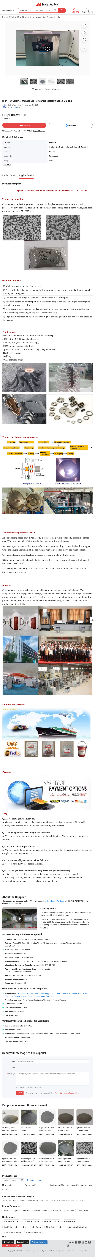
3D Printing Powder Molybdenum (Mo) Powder (28, 1161)
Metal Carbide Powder (54, 1227)
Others (4, 1189)
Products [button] (23, 10)
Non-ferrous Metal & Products (42, 17)
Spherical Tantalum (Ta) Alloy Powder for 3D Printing (9, 1161)
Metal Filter (72, 993)
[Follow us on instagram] (83, 1242)
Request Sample (39, 131)
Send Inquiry (24, 125)
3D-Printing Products (26, 993)
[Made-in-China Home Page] (47, 4)
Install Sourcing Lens (13, 1245)
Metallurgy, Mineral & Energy (19, 17)
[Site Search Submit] (62, 10)
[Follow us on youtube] (86, 1242)
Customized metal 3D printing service (61, 1185)
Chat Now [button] (72, 125)
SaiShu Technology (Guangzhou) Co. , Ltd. (23, 105)
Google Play (22, 1242)
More (4, 1237)
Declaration (71, 1251)
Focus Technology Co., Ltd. (31, 1251)
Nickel (58, 17)
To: (14, 1067)
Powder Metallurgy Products (45, 993)
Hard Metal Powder (11, 1227)
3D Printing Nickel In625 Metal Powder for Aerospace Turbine (10, 1130)
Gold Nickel (70, 1210)
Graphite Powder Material (32, 1227)
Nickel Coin (57, 1210)
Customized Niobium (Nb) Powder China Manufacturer (46, 1161)
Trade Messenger (39, 1242)
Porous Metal (62, 993)
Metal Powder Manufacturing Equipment (38, 996)
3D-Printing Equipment (13, 996)
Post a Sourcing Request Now (67, 1093)
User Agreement (60, 1251)
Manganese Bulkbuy (33, 1232)
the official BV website (55, 901)
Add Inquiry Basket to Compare (47, 89)
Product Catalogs (34, 1180)
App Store (8, 1242)
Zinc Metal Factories (11, 1221)
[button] (3, 3)
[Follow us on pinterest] (89, 1242)
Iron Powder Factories (31, 1221)
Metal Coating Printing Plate (77, 1227)
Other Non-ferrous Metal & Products (35, 1210)
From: (13, 1061)
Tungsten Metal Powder (12, 1232)
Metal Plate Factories (51, 1221)
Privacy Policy (83, 1251)
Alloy (6, 1210)
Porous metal (30, 1185)
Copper (15, 1210)
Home (4, 17)
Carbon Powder (70, 1221)
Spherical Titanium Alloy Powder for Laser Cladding (84, 1130)
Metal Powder (83, 993)
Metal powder (7, 1185)
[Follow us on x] (79, 1242)
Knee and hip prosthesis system (81, 1185)
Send (20, 1093)
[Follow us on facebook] (76, 1242)
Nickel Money (83, 1210)
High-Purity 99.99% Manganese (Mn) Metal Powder (83, 1161)
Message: (11, 1073)
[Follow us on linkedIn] (68, 1245)
